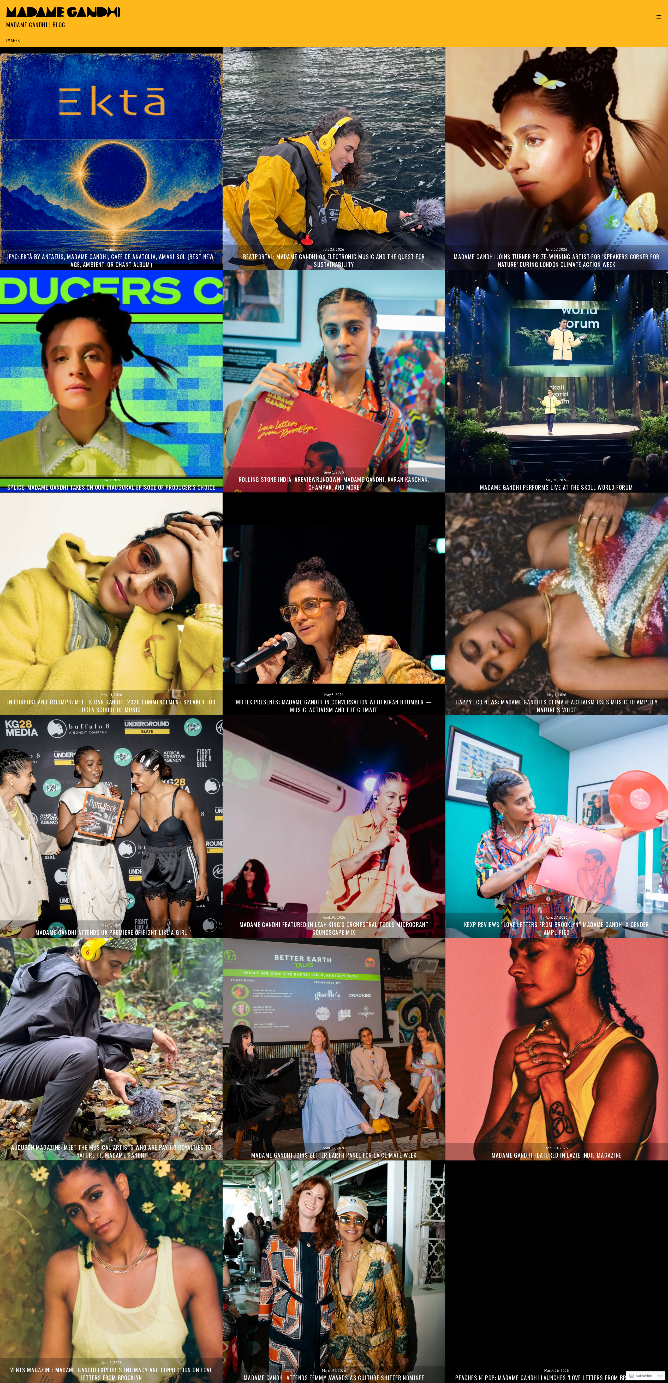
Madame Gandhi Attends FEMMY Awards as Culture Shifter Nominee (334, 1377)
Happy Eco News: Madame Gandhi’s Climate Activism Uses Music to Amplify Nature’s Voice (557, 706)
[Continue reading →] (111, 158)
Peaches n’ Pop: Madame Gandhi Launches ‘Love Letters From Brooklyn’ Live (556, 1377)
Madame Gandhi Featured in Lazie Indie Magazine (557, 1155)
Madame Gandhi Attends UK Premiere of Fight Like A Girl (111, 932)
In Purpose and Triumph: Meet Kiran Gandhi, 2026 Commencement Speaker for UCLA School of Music (111, 706)
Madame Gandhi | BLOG (35, 24)
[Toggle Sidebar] (658, 17)
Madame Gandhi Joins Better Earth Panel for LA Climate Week (334, 1155)
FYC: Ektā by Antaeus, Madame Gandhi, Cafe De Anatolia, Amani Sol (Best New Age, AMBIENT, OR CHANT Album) (111, 260)
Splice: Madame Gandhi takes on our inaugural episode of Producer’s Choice (111, 487)
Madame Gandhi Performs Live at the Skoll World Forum (556, 487)
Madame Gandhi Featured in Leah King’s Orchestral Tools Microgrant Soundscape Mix (334, 928)
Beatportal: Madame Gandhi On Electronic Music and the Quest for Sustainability (334, 260)
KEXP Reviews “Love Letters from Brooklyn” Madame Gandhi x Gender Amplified (556, 928)
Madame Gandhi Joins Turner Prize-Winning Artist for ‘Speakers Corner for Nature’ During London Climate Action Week (556, 260)
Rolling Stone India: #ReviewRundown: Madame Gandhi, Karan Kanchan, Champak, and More (334, 483)
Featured (111, 249)
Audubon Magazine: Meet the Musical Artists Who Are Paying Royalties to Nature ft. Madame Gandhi (111, 1151)
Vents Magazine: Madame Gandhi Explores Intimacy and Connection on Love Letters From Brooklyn (111, 1374)
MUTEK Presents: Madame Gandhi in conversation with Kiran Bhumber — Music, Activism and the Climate (334, 706)
